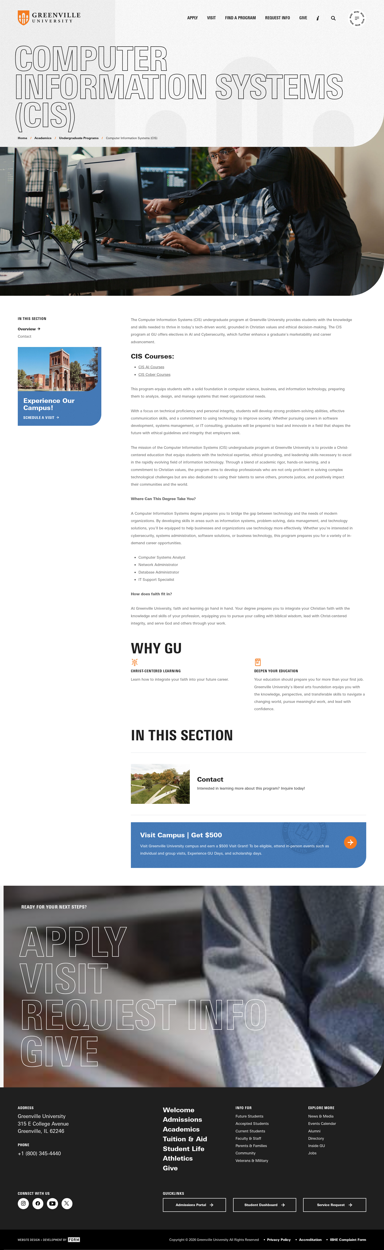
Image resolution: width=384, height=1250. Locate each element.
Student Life (183, 1149)
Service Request (331, 1205)
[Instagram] (23, 1203)
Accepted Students (252, 1123)
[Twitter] (67, 1203)
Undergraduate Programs (79, 138)
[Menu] (357, 18)
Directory (316, 1138)
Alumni (314, 1131)
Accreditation (310, 1240)
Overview (27, 328)
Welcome (178, 1110)
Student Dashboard (261, 1205)
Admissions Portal (191, 1205)
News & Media (321, 1116)
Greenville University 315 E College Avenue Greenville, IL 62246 (43, 1123)
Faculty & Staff (248, 1138)
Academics (43, 138)
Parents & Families (251, 1145)
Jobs (312, 1153)
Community (246, 1153)
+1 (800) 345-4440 (39, 1153)
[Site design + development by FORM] (49, 1240)
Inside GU (316, 1145)
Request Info (277, 18)
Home (22, 138)
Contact (24, 336)
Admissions (182, 1119)
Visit (211, 18)
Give (303, 18)
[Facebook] (38, 1203)
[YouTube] (52, 1203)
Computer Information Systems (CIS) (131, 138)
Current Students (250, 1131)
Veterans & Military (252, 1160)
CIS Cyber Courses (154, 374)
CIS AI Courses (151, 367)
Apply (192, 18)
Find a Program (240, 18)
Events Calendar (322, 1123)
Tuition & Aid (185, 1139)
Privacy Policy (279, 1240)
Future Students (249, 1116)
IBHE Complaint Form (348, 1240)
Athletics (178, 1158)
